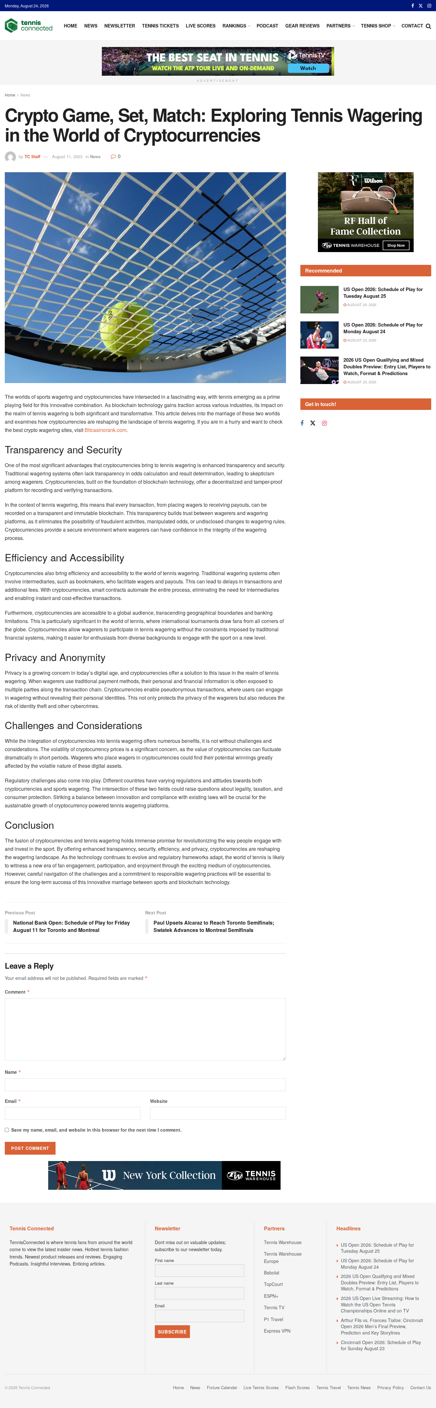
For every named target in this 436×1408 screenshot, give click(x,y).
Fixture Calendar (222, 1387)
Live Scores (200, 25)
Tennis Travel (328, 1387)
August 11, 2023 (67, 156)
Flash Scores (297, 1387)
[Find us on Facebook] (412, 6)
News (90, 25)
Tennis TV (274, 1307)
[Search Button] (428, 26)
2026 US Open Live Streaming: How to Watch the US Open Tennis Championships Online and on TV (380, 1304)
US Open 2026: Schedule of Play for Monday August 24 (383, 328)
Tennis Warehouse (283, 1242)
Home (70, 25)
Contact (412, 25)
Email (13, 1101)
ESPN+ (271, 1296)
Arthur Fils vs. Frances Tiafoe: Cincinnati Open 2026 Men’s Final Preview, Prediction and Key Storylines (382, 1326)
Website (159, 1101)
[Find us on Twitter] (420, 6)
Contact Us (420, 1387)
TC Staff (32, 156)
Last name (164, 1283)
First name (164, 1260)
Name (13, 1072)
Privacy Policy (390, 1387)
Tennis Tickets (160, 25)
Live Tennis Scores (261, 1387)
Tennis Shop (376, 25)
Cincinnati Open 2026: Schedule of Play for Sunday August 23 (381, 1345)
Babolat (271, 1272)
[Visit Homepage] (28, 25)
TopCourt (273, 1284)
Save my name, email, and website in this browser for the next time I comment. (96, 1130)
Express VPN (277, 1330)
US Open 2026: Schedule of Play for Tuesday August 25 (383, 292)
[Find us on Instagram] (429, 6)
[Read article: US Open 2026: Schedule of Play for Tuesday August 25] (319, 299)
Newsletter (119, 25)
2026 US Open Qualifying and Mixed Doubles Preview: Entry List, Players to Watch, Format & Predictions (387, 366)
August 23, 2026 (361, 339)
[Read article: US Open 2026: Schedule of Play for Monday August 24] (319, 335)
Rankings (234, 25)
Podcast (267, 25)
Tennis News (359, 1387)
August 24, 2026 (361, 304)
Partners (338, 25)
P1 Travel (273, 1319)
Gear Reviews (302, 25)
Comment (17, 992)
